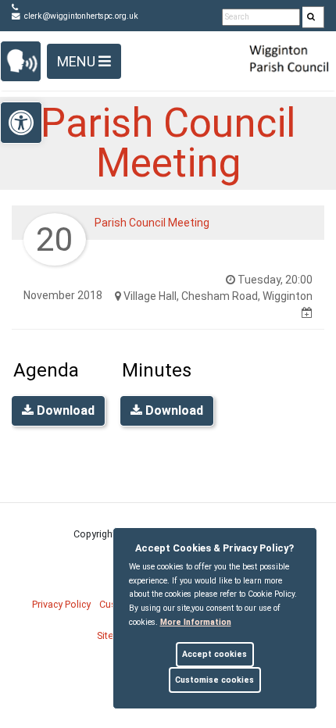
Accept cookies (214, 654)
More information (195, 622)
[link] (311, 17)
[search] (313, 17)
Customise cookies (214, 680)
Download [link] (64, 410)
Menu (77, 61)
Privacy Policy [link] (61, 604)
